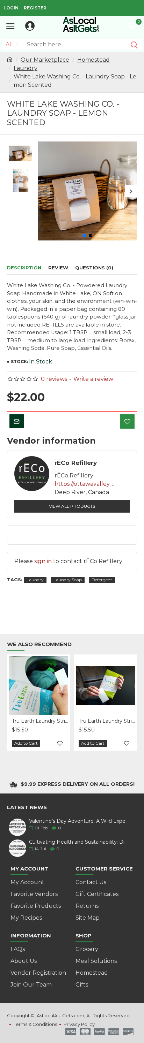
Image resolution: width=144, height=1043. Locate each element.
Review (58, 267)
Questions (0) (94, 267)
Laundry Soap (67, 579)
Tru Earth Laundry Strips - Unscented (107, 721)
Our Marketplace (45, 59)
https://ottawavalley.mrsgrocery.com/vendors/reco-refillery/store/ (86, 484)
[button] (44, 191)
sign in (43, 561)
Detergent (102, 579)
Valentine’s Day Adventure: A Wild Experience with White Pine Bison (79, 821)
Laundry (25, 68)
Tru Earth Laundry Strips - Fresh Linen (40, 721)
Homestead (93, 59)
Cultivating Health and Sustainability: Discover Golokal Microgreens (79, 842)
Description (24, 267)
